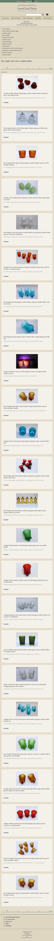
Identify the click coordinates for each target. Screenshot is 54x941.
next (50, 68)
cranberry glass (6, 33)
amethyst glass (6, 39)
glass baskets (6, 35)
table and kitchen (16, 18)
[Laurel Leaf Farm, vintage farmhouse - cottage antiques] (27, 8)
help (7, 923)
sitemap (8, 926)
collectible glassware (26, 23)
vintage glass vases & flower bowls (12, 50)
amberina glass (6, 54)
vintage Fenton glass (8, 37)
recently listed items (12, 917)
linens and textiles (28, 18)
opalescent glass (7, 44)
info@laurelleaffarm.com (27, 937)
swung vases (5, 46)
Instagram (27, 1)
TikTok (35, 1)
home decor (5, 18)
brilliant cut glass (7, 52)
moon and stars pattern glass (10, 31)
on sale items (10, 919)
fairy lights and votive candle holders (12, 48)
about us (8, 921)
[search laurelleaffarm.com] (43, 14)
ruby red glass (6, 29)
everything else (47, 18)
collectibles (38, 18)
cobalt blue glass (7, 42)
